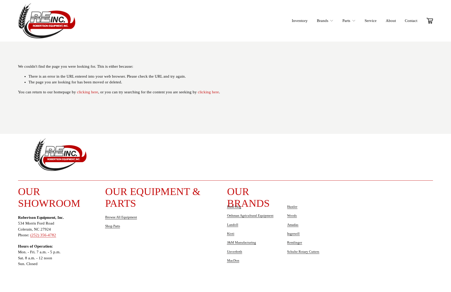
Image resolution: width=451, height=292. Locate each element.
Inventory (300, 21)
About (391, 21)
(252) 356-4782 (43, 235)
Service (371, 21)
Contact (411, 21)
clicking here (87, 92)
